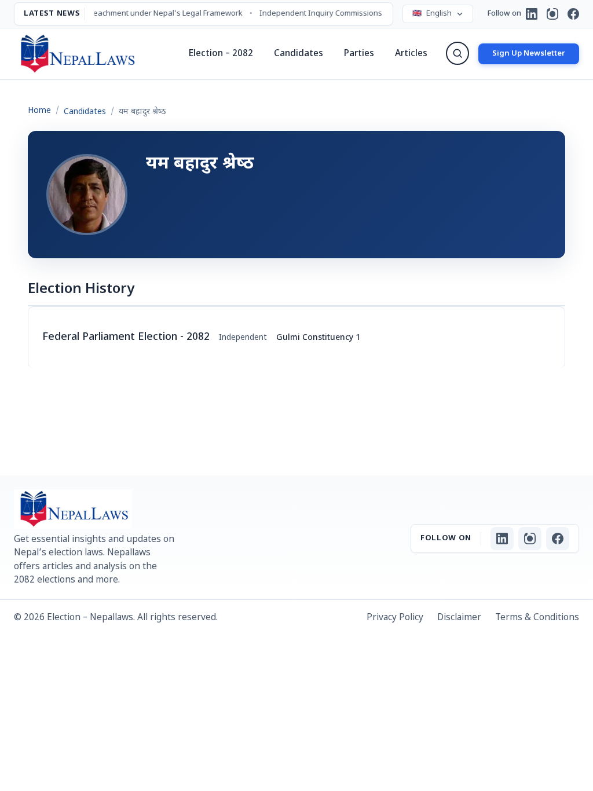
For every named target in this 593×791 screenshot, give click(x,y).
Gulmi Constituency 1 (318, 337)
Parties (359, 54)
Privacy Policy (395, 618)
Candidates (298, 54)
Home (39, 110)
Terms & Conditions (537, 618)
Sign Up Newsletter (528, 53)
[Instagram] (552, 14)
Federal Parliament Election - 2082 (126, 337)
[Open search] (457, 53)
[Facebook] (573, 14)
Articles (411, 54)
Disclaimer (459, 618)
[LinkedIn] (531, 14)
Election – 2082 (221, 54)
